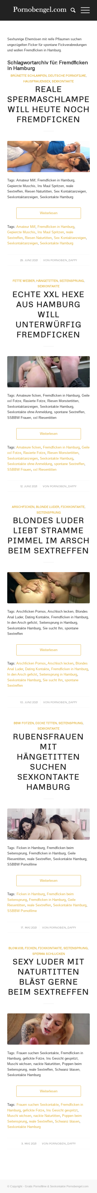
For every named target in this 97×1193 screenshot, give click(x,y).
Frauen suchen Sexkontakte (38, 1105)
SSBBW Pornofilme (22, 911)
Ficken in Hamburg (31, 894)
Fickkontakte (73, 507)
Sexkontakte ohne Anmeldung (29, 464)
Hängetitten (47, 281)
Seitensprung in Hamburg (58, 674)
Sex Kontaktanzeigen (70, 238)
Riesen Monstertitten (62, 453)
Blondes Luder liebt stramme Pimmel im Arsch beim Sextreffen (49, 535)
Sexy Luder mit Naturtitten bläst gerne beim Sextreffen (48, 976)
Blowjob (16, 948)
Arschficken (23, 507)
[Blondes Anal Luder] (48, 587)
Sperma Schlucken (48, 954)
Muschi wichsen (19, 1116)
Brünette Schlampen (29, 75)
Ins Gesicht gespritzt (62, 1110)
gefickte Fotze (33, 1110)
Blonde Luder (47, 507)
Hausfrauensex (36, 81)
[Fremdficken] (48, 371)
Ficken (30, 948)
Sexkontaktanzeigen (22, 243)
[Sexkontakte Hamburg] (48, 824)
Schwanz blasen (67, 1121)
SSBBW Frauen (19, 469)
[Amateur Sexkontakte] (40, 10)
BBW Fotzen (24, 723)
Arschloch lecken (60, 663)
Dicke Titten (46, 723)
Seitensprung (71, 281)
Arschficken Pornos (31, 663)
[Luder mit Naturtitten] (48, 1029)
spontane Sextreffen (69, 464)
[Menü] (83, 10)
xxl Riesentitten (44, 469)
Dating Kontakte (37, 669)
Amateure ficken (28, 447)
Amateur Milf (25, 227)
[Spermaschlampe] (48, 156)
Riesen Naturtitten (38, 238)
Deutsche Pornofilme (67, 75)
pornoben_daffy (63, 260)
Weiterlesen (48, 213)
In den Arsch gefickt (22, 674)
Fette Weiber (24, 281)
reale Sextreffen (39, 905)
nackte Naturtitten (46, 1116)
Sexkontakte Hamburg (56, 243)
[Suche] (70, 10)
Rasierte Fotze (34, 453)
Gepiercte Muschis (21, 232)
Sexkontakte (63, 81)
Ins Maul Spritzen (51, 232)
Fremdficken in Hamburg (56, 227)
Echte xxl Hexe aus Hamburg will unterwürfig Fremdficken (48, 314)
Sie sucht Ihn (53, 680)
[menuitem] (70, 10)
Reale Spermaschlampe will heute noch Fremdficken (48, 104)
